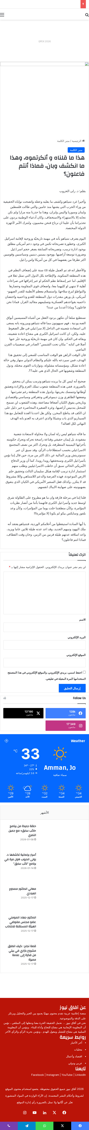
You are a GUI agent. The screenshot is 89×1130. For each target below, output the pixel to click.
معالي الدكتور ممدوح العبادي (22, 891)
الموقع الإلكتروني (76, 654)
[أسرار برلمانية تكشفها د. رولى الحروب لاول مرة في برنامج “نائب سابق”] (62, 868)
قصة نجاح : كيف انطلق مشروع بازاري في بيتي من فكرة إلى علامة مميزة (22, 953)
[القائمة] (2, 14)
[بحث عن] (87, 14)
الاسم (82, 619)
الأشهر (44, 813)
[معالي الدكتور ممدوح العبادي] (62, 899)
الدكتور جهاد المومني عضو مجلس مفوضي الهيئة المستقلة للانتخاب (20, 922)
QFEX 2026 (44, 41)
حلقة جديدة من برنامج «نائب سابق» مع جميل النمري (22, 830)
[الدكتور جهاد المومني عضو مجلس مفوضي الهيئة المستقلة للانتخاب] (62, 928)
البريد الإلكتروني (77, 637)
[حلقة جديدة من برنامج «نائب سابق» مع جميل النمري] (62, 837)
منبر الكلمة (63, 140)
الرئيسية (77, 140)
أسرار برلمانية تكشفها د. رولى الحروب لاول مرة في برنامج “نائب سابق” (20, 859)
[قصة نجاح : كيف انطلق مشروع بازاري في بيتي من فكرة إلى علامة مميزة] (62, 956)
